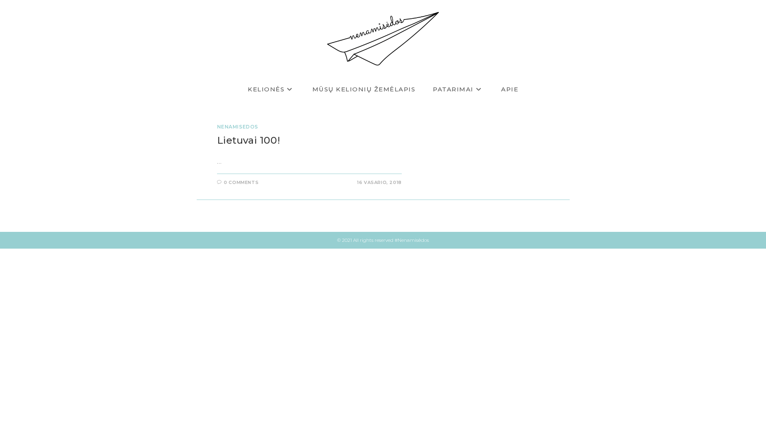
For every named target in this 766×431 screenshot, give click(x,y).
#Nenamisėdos (412, 240)
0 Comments (241, 182)
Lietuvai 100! (248, 140)
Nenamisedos (238, 127)
